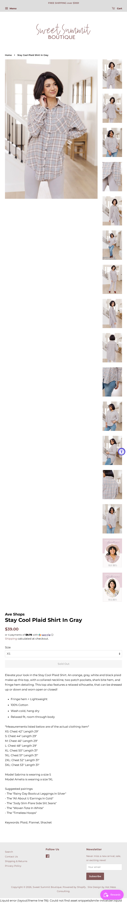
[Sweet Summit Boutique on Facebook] (47, 856)
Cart (119, 8)
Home (8, 55)
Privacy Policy (13, 865)
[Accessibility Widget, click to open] (121, 451)
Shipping (11, 638)
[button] (63, 634)
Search (9, 851)
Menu (13, 8)
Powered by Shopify (74, 887)
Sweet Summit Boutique (47, 887)
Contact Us (11, 856)
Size (8, 647)
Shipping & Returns (16, 861)
